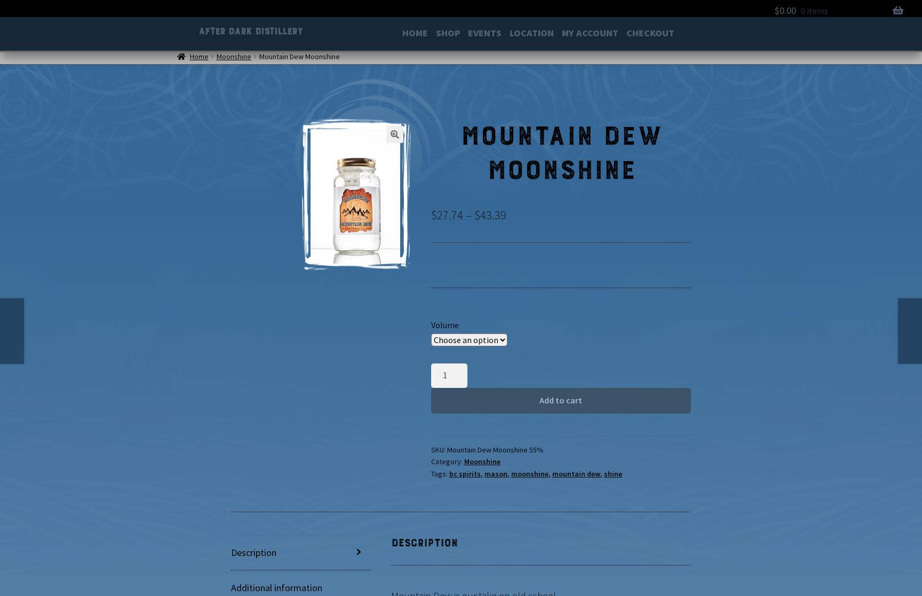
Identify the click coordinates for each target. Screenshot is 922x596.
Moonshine (234, 56)
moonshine (530, 474)
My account (590, 34)
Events (485, 34)
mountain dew (576, 474)
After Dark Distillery (250, 31)
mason (495, 474)
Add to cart (560, 400)
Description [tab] (253, 552)
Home (415, 34)
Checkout (650, 34)
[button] (394, 134)
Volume (445, 325)
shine (613, 474)
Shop (448, 34)
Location (532, 34)
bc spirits (465, 474)
